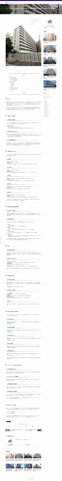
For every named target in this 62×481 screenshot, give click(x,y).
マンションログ (8, 10)
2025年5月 (46, 107)
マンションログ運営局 (10, 445)
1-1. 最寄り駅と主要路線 (14, 78)
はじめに (10, 76)
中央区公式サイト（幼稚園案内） (11, 347)
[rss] (55, 0)
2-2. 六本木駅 (12, 83)
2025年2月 (46, 112)
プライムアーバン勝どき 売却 (11, 413)
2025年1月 (46, 114)
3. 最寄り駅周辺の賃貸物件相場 (13, 87)
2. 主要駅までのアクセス (12, 81)
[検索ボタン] (55, 2)
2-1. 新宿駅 (12, 82)
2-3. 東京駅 (12, 84)
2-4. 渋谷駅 (12, 85)
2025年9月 (46, 105)
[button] (8, 426)
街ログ (33, 478)
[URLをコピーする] (38, 426)
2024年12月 (46, 116)
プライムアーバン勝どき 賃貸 (11, 411)
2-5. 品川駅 (12, 86)
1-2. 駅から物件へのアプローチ (14, 79)
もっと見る (23, 92)
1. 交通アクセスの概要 (12, 77)
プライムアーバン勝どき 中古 (11, 412)
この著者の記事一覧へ (28, 444)
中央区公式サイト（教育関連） (11, 340)
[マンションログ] (6, 2)
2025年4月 (46, 109)
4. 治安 (10, 91)
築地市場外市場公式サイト (10, 355)
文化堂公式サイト (9, 323)
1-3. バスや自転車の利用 (14, 80)
